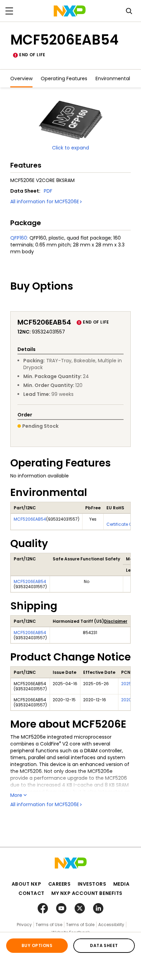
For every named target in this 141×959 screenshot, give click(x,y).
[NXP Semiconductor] (70, 11)
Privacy (24, 924)
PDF (48, 190)
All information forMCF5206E (44, 201)
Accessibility (111, 924)
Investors (92, 884)
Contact (31, 893)
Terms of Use (49, 924)
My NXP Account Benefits (87, 893)
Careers (59, 884)
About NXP (26, 884)
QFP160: (19, 237)
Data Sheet (104, 945)
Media (121, 884)
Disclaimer (115, 621)
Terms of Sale (80, 924)
